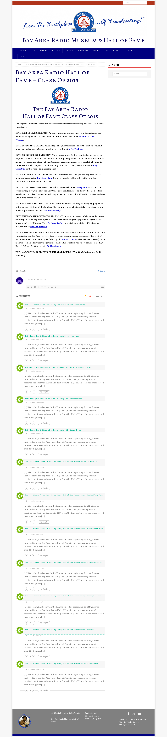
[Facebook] (128, 714)
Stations (82, 51)
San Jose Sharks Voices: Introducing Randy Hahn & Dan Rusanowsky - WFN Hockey (61, 461)
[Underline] (35, 287)
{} (59, 287)
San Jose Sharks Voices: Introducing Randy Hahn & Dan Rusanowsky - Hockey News (61, 663)
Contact (24, 56)
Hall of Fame (39, 51)
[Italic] (31, 287)
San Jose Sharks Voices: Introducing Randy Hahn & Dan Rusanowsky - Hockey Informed (63, 562)
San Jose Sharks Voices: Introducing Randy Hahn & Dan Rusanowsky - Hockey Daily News (64, 495)
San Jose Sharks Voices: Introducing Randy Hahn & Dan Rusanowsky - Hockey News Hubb (64, 529)
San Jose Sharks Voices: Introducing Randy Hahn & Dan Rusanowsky (55, 305)
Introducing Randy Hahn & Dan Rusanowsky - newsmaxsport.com (54, 399)
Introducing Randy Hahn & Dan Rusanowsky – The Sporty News (53, 430)
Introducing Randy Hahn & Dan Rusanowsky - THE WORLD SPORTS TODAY (58, 367)
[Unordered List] (45, 287)
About (130, 51)
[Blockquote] (48, 287)
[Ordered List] (42, 287)
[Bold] (28, 287)
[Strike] (38, 287)
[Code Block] (52, 287)
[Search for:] (135, 2)
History (55, 51)
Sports (96, 51)
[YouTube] (139, 714)
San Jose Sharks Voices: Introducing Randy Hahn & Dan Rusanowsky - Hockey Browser (63, 596)
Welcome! (24, 51)
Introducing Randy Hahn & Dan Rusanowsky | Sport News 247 (52, 336)
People (68, 51)
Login (102, 271)
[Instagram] (133, 714)
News (106, 51)
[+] (62, 287)
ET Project (118, 51)
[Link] (55, 287)
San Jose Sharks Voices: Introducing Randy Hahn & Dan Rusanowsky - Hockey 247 (60, 630)
